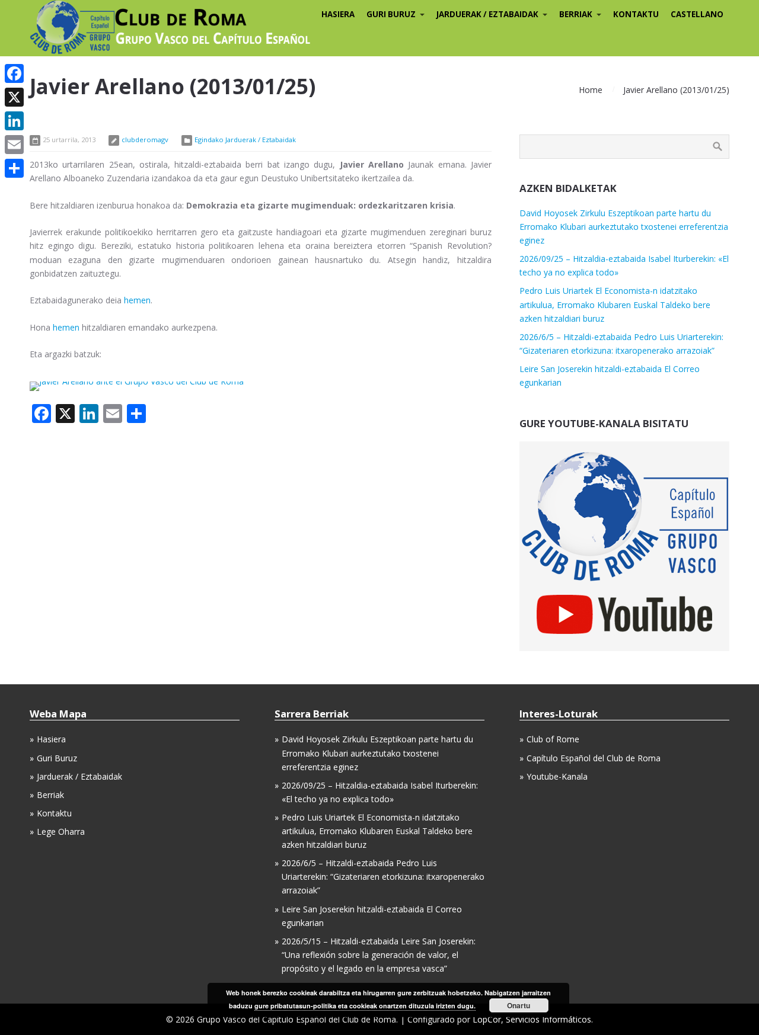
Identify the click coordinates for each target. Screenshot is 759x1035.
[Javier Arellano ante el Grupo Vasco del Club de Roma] (137, 381)
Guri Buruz (57, 758)
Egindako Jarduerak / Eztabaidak (245, 139)
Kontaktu (54, 813)
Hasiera (51, 739)
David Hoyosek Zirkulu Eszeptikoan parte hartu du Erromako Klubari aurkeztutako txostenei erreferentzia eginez (623, 226)
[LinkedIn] (14, 121)
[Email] (14, 144)
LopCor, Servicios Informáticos (532, 1019)
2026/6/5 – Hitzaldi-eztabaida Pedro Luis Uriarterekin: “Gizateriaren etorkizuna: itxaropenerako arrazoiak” (383, 876)
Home (590, 89)
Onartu (518, 1005)
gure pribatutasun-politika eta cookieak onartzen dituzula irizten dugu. (365, 1005)
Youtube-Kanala (557, 776)
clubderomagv (145, 139)
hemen (137, 300)
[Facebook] (14, 73)
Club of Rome (553, 739)
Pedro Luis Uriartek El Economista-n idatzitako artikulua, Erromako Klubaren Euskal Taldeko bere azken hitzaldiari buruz (614, 304)
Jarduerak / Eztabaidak (79, 776)
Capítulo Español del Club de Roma (594, 758)
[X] (14, 97)
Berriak (50, 794)
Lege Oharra (61, 831)
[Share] (14, 168)
